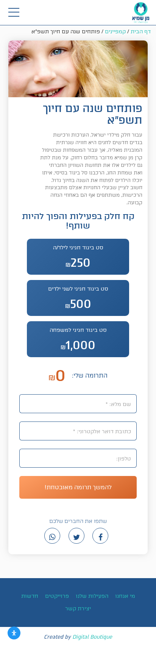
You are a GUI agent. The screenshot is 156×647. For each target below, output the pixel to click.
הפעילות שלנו (92, 596)
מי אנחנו (125, 596)
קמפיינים (115, 31)
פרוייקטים (57, 596)
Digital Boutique (92, 637)
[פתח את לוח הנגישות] (14, 633)
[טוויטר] (76, 536)
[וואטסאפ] (52, 536)
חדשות (29, 596)
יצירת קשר (78, 608)
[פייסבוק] (100, 536)
